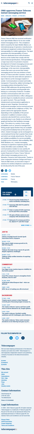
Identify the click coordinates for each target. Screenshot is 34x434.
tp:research (4, 362)
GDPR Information (6, 421)
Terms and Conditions (7, 425)
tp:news (3, 360)
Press (3, 382)
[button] (32, 3)
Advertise (4, 380)
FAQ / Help (4, 378)
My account (4, 372)
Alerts (3, 374)
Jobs (2, 384)
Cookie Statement (6, 423)
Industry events (5, 386)
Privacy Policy (5, 419)
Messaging (14, 182)
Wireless (8, 15)
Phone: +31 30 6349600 (7, 400)
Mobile (13, 174)
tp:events (4, 364)
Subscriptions (5, 376)
